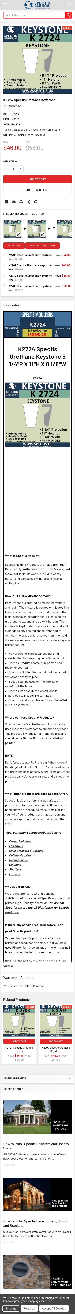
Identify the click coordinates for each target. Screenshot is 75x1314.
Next (70, 1034)
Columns (15, 864)
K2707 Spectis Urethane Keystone (30, 265)
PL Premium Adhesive (45, 762)
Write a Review (12, 105)
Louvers (14, 874)
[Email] (14, 202)
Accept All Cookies (54, 1308)
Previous (4, 1034)
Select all (14, 245)
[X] (28, 202)
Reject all (29, 1308)
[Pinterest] (36, 202)
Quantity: (10, 161)
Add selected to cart (42, 245)
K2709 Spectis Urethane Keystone (30, 286)
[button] (37, 190)
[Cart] (69, 5)
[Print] (21, 202)
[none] (37, 60)
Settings (10, 1308)
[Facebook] (6, 202)
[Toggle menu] (5, 5)
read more (9, 1164)
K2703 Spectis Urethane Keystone (30, 254)
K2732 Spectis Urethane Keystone (30, 275)
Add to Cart (19, 1041)
